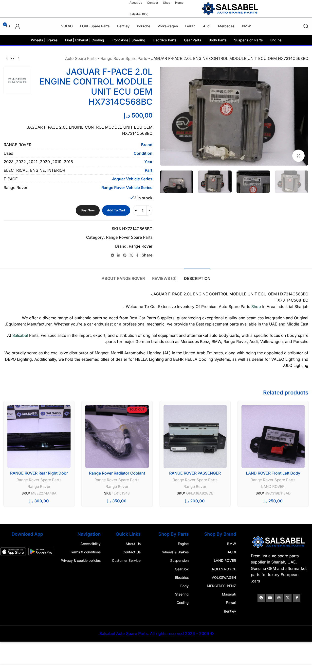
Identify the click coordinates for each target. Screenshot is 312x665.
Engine (183, 544)
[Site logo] (230, 8)
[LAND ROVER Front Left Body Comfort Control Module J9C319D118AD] (273, 436)
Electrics (182, 577)
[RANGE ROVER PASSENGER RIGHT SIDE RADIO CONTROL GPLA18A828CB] (195, 436)
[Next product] (7, 59)
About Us (133, 544)
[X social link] (131, 255)
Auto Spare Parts (80, 58)
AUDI (232, 552)
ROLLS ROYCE (224, 569)
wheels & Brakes (175, 552)
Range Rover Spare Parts (124, 58)
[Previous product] (18, 59)
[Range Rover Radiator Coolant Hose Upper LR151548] (116, 436)
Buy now (88, 210)
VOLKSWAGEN (224, 577)
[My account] (17, 26)
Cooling (183, 602)
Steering (182, 594)
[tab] (197, 276)
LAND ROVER (273, 486)
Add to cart (116, 210)
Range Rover (140, 246)
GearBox (182, 569)
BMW (231, 544)
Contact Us (132, 552)
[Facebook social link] (137, 255)
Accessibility (90, 544)
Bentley (230, 611)
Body (184, 586)
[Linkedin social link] (119, 255)
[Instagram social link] (279, 598)
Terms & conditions (85, 552)
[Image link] (279, 541)
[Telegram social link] (112, 255)
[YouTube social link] (270, 598)
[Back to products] (13, 59)
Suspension (179, 560)
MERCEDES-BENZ (221, 586)
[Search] (306, 26)
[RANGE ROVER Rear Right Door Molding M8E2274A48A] (39, 436)
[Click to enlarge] (298, 156)
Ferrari (231, 602)
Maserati (229, 594)
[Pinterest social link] (125, 255)
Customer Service (126, 560)
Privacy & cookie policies (81, 560)
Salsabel (20, 335)
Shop (256, 306)
